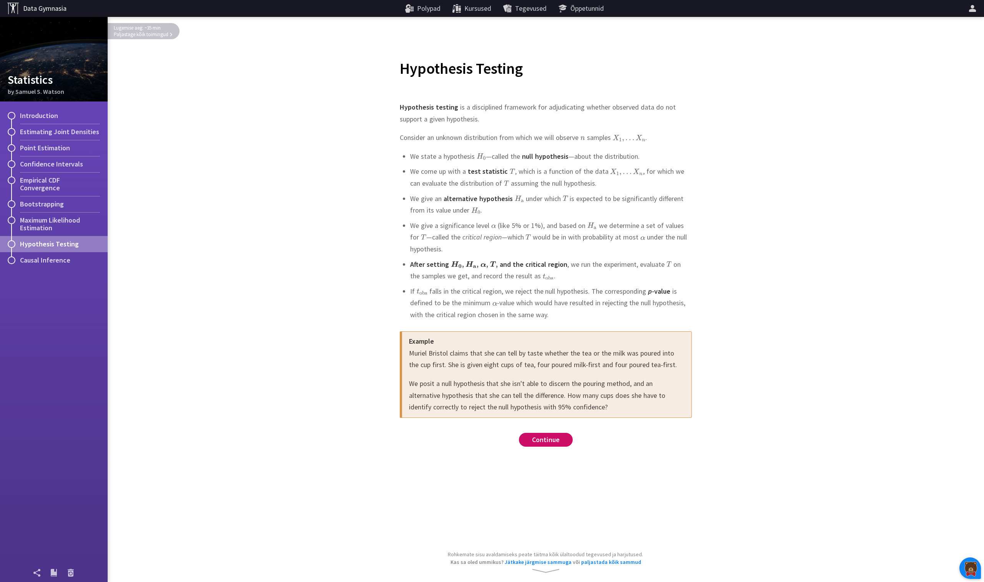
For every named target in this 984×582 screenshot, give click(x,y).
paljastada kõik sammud (611, 562)
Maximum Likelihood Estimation (50, 224)
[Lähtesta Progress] (70, 573)
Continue (546, 439)
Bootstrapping (42, 204)
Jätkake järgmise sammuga (538, 562)
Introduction (39, 115)
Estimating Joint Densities (59, 131)
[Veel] (973, 8)
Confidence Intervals (51, 164)
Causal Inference (45, 260)
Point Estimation (45, 147)
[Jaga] (36, 573)
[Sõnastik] (53, 573)
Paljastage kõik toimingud (141, 34)
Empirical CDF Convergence (40, 184)
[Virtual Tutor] (970, 568)
